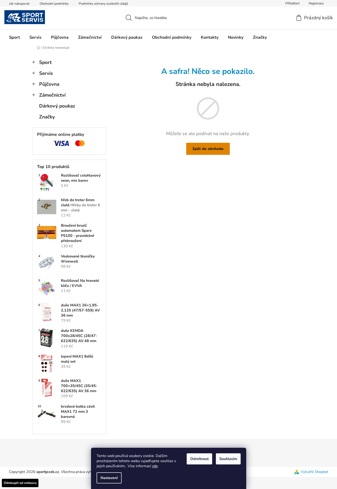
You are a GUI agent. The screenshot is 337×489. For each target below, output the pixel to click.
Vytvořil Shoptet (314, 471)
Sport (45, 62)
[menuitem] (14, 37)
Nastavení (109, 477)
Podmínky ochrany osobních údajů (103, 3)
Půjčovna (49, 84)
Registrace (316, 3)
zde (155, 466)
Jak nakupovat (19, 3)
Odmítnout (199, 458)
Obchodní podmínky (54, 3)
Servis (46, 73)
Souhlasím (228, 458)
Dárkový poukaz (57, 106)
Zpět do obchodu (208, 148)
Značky (47, 117)
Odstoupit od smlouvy (20, 483)
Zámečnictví (52, 95)
